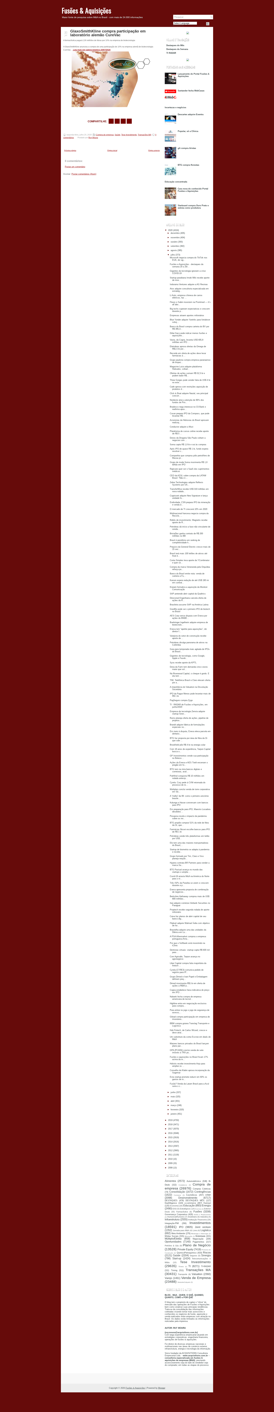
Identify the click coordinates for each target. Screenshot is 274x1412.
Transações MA (144, 135)
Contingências (202, 1191)
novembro (175, 237)
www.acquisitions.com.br (195, 1355)
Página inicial (112, 150)
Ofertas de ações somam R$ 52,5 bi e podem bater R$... (187, 374)
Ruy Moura (93, 138)
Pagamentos (198, 1242)
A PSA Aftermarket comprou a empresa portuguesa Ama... (188, 937)
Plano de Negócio (197, 1245)
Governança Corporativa (176, 1214)
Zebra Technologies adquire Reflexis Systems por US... (186, 483)
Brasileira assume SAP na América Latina (189, 604)
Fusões (197, 1211)
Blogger (161, 1388)
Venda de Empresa (196, 1278)
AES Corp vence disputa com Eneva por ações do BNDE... (188, 617)
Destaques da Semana (177, 49)
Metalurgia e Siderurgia (199, 1233)
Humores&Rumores (175, 1217)
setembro (175, 246)
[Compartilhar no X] (117, 121)
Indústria (204, 1217)
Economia (174, 1206)
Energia (206, 1205)
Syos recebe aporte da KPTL (183, 662)
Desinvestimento (187, 1197)
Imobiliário (192, 1217)
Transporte (182, 1274)
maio (173, 1096)
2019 (170, 1120)
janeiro (174, 1114)
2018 (170, 1124)
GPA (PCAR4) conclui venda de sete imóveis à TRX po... (186, 1051)
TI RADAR (171, 53)
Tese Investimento (129, 135)
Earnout (207, 1203)
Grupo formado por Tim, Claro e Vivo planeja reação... (187, 857)
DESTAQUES (171, 1200)
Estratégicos (185, 1209)
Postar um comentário (75, 167)
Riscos (207, 1252)
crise (208, 1194)
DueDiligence (171, 1203)
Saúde (117, 135)
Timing (174, 1270)
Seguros (193, 1256)
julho (173, 255)
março (173, 1105)
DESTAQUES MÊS (195, 1200)
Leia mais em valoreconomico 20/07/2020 (92, 50)
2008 (170, 1168)
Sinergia (206, 1255)
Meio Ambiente (178, 1233)
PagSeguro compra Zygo (181, 700)
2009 (170, 1163)
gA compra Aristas (187, 148)
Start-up (176, 1258)
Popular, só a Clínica (188, 131)
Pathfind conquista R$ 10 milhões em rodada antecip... (187, 777)
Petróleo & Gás (172, 1246)
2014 (170, 1142)
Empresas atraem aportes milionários (187, 315)
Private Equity (185, 1249)
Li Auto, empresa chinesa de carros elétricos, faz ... (186, 296)
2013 (170, 1146)
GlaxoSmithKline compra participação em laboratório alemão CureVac (108, 33)
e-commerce (190, 1203)
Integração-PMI (172, 1223)
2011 (170, 1155)
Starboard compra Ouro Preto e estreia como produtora (193, 206)
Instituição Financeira (197, 1220)
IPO (181, 1227)
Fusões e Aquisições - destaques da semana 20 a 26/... (186, 265)
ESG (175, 1209)
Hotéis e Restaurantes (202, 1214)
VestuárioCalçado (183, 1282)
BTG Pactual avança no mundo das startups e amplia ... (186, 870)
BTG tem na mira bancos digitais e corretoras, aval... (186, 770)
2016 (170, 1133)
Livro (195, 1230)
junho (173, 1092)
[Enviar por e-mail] (111, 121)
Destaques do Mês (175, 45)
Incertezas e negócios (175, 107)
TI (189, 1266)
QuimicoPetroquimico (186, 1253)
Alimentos (170, 1181)
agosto (174, 250)
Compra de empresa (105, 135)
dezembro (175, 233)
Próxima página (70, 150)
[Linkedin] (211, 23)
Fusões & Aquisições (86, 10)
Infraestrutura (172, 1219)
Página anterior (154, 150)
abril (172, 1101)
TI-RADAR (206, 1266)
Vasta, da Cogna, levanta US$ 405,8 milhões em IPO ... (186, 341)
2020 (170, 230)
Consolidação (177, 1191)
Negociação (198, 1239)
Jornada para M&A (181, 1230)
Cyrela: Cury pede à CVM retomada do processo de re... (187, 783)
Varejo (168, 1278)
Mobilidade (200, 1236)
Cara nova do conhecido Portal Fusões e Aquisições (193, 190)
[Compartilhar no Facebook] (207, 23)
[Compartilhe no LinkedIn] (129, 121)
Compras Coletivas (202, 1189)
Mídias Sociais (172, 1236)
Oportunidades (173, 1241)
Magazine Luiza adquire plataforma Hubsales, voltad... (186, 367)
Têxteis (181, 1266)
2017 (170, 1129)
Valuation (197, 1274)
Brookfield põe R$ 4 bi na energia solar (187, 745)
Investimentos (200, 1223)
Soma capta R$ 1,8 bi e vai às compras (188, 444)
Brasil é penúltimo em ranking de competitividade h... (185, 541)
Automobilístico (194, 1181)
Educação (189, 1205)
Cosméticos (191, 1195)
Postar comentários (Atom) (84, 174)
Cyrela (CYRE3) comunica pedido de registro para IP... (186, 971)
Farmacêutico (182, 1212)
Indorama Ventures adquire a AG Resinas (189, 284)
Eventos (198, 1209)
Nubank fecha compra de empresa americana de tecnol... (185, 997)
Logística (206, 1230)
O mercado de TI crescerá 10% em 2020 (188, 509)
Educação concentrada (176, 182)
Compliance (183, 1185)
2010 (170, 1159)
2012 (170, 1150)
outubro (174, 242)
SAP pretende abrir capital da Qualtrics (188, 594)
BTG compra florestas (188, 165)
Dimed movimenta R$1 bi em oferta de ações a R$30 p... (187, 984)
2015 (170, 1137)
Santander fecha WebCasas (191, 90)
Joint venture (203, 1227)
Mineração (188, 1236)
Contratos (177, 1195)
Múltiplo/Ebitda (173, 1238)
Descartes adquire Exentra (190, 114)
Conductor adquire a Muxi (181, 427)
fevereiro (175, 1109)
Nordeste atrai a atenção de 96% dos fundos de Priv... (187, 401)
